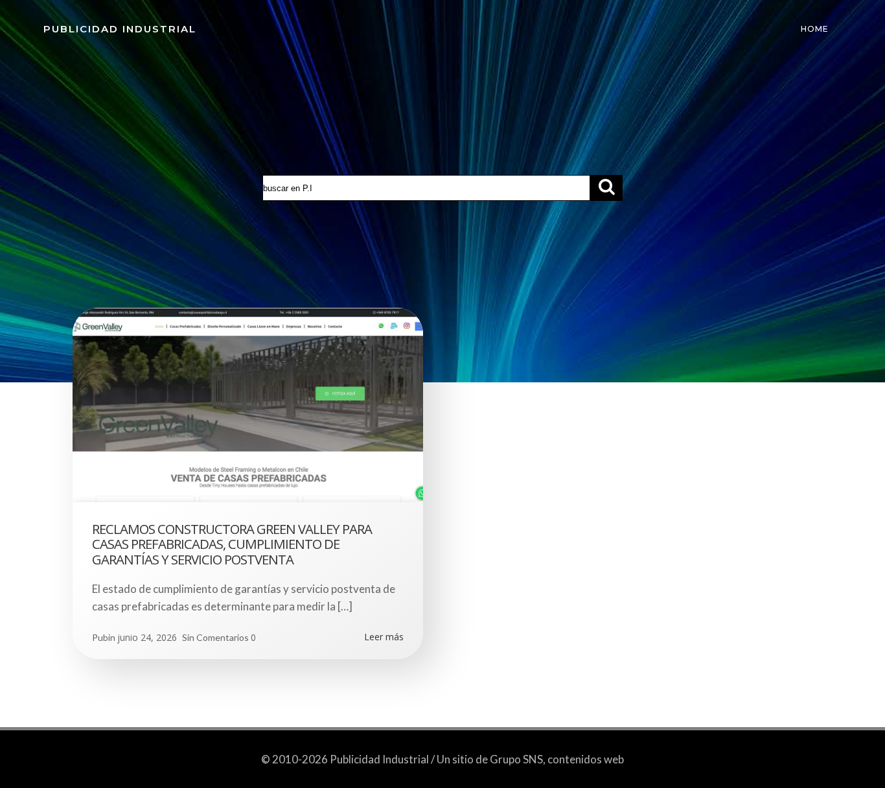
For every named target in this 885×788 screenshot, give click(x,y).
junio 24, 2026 (147, 637)
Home (815, 29)
